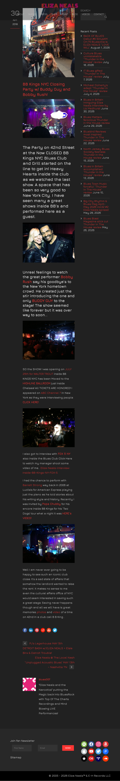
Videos (86, 14)
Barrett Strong (32, 485)
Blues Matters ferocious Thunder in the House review (96, 119)
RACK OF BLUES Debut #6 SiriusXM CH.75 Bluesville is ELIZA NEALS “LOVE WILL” (96, 41)
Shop (54, 14)
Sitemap (15, 757)
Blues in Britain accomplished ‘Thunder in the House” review (93, 171)
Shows (32, 14)
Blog (75, 14)
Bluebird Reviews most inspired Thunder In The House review (94, 136)
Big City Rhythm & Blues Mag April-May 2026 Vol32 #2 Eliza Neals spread (96, 205)
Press (44, 14)
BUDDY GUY (42, 300)
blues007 (44, 679)
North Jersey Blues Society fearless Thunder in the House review (96, 153)
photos (41, 612)
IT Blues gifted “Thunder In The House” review (94, 73)
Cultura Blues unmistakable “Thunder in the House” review (93, 58)
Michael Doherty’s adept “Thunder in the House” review (95, 88)
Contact (99, 14)
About (20, 14)
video (56, 612)
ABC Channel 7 (51, 392)
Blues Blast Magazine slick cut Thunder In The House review (95, 223)
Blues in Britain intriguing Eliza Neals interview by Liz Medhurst (95, 104)
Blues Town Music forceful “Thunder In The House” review (95, 188)
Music (64, 14)
